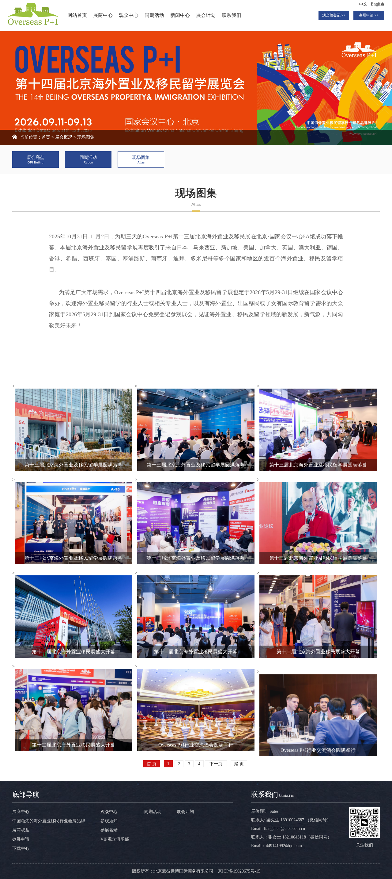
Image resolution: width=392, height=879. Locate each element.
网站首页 (77, 15)
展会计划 (206, 15)
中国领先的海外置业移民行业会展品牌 (48, 821)
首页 (46, 137)
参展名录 (109, 830)
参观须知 (109, 821)
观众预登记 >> (334, 15)
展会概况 (63, 137)
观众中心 (128, 15)
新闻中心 (180, 15)
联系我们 (231, 15)
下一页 (216, 764)
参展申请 (20, 839)
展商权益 (20, 830)
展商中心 (103, 15)
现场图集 (85, 137)
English (377, 4)
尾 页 (239, 764)
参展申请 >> (369, 15)
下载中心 (20, 848)
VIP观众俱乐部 (114, 839)
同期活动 (154, 15)
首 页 (151, 764)
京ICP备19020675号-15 (239, 871)
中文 (363, 4)
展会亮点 (35, 159)
